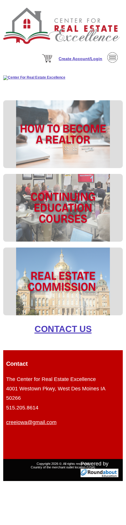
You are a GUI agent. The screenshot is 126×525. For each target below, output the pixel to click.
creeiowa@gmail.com (31, 422)
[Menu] (112, 71)
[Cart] (48, 62)
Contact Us (63, 329)
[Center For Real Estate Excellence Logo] (63, 47)
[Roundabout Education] (99, 475)
